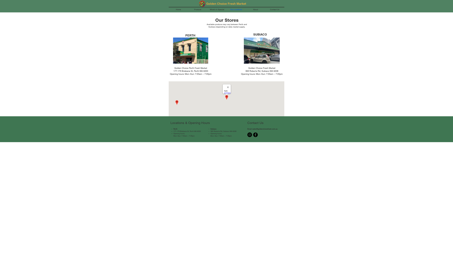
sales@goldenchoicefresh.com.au (265, 129)
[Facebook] (255, 134)
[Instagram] (249, 134)
